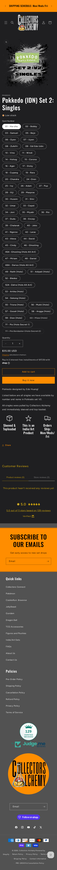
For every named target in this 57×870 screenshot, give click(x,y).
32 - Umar (10, 205)
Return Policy (17, 854)
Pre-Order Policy (14, 679)
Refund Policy (13, 699)
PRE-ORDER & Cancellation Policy (30, 863)
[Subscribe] (48, 561)
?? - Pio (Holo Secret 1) (17, 324)
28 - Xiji (9, 192)
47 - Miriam (11, 258)
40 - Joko (32, 225)
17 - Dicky (28, 166)
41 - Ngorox (11, 232)
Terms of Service (14, 712)
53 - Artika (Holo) (14, 291)
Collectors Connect (15, 587)
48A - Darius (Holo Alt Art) (19, 265)
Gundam (10, 613)
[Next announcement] (51, 6)
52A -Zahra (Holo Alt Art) (18, 285)
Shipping (5, 355)
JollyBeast (11, 607)
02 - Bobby (31, 126)
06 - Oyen (10, 139)
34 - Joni (10, 212)
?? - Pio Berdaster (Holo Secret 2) (24, 332)
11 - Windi (27, 153)
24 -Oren (31, 179)
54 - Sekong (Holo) (15, 298)
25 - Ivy (9, 186)
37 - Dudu (10, 219)
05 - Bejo (30, 133)
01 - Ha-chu (11, 126)
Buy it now (28, 380)
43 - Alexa (10, 238)
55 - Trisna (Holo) (14, 305)
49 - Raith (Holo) (14, 271)
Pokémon (10, 593)
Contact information (38, 859)
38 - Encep (29, 219)
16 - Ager (10, 166)
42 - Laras (30, 232)
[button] (6, 22)
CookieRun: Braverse (16, 600)
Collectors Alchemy (27, 851)
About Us (10, 653)
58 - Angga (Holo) (41, 311)
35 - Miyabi (28, 212)
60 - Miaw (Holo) (40, 319)
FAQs (8, 646)
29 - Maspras (28, 192)
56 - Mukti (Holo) (40, 305)
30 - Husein (11, 199)
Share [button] (8, 445)
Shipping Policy (13, 686)
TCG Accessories (14, 626)
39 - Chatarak (12, 225)
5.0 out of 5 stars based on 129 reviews (28, 510)
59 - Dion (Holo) (13, 318)
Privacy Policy (13, 706)
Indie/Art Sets (13, 640)
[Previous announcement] (5, 6)
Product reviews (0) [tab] (15, 477)
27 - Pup (43, 186)
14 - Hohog (11, 159)
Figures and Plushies (16, 633)
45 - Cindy (10, 245)
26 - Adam (26, 186)
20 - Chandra (12, 179)
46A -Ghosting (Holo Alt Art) (20, 252)
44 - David (29, 238)
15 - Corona (31, 159)
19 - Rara (30, 172)
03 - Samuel (11, 133)
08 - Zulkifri (11, 146)
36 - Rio (45, 212)
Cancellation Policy (15, 692)
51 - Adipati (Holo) (40, 271)
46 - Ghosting (31, 245)
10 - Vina (10, 153)
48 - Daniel (31, 258)
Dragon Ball (11, 620)
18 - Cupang (11, 172)
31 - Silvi (29, 199)
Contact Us (11, 660)
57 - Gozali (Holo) (14, 311)
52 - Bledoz (11, 278)
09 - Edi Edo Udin (34, 146)
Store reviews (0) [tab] (42, 477)
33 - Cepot (28, 205)
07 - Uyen (29, 139)
